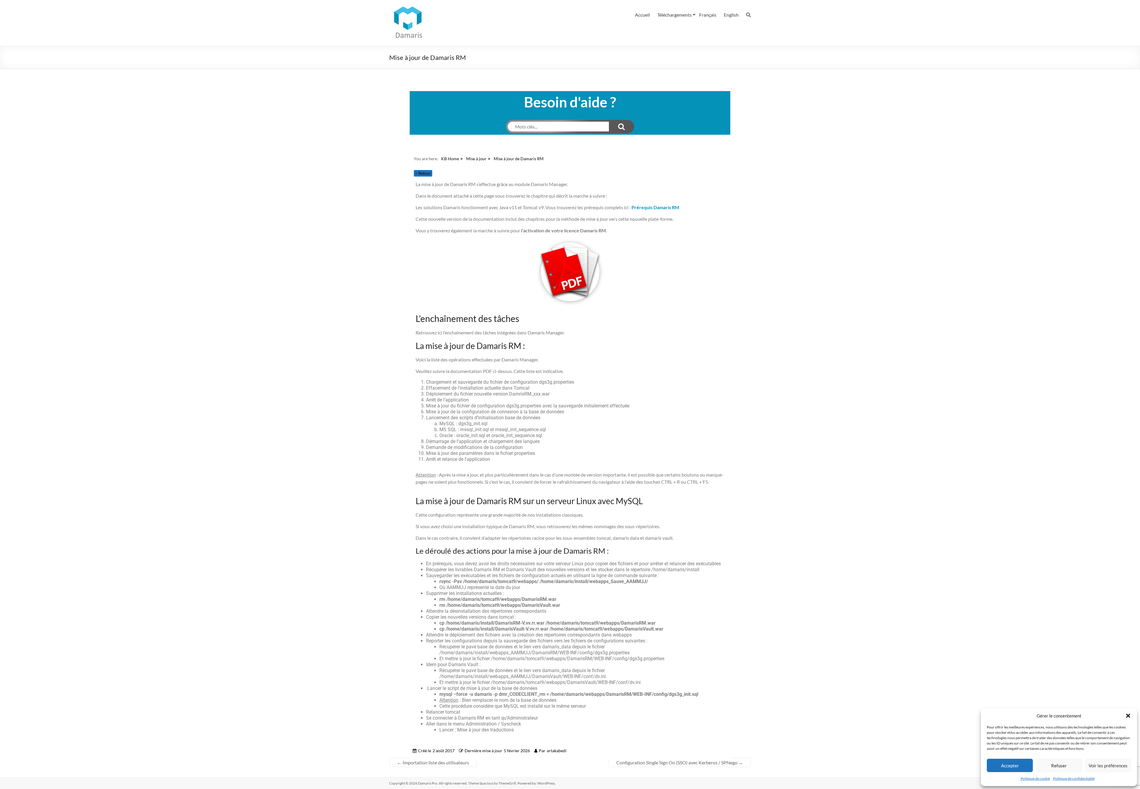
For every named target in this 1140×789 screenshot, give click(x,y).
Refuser (1059, 765)
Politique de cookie (1035, 778)
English (731, 15)
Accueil (642, 15)
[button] (1128, 716)
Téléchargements (674, 15)
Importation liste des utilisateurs (433, 762)
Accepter (1010, 765)
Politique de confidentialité (1074, 778)
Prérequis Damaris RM (655, 207)
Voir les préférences (1108, 765)
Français (707, 15)
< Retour (423, 173)
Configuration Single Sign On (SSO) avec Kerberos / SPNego (679, 762)
